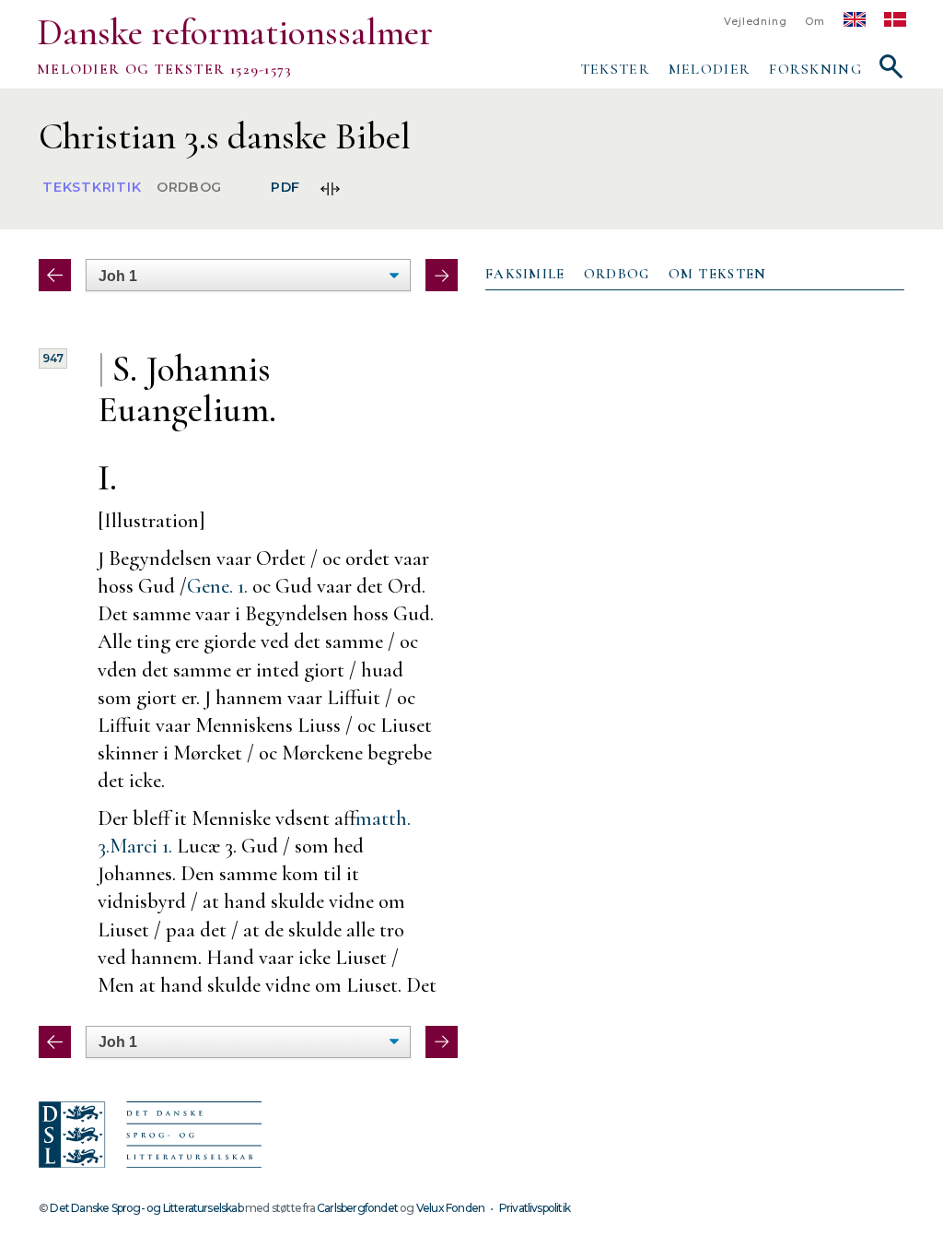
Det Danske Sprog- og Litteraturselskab (146, 1208)
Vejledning (755, 22)
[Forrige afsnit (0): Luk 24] (55, 275)
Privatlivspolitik (534, 1208)
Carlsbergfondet (357, 1208)
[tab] (525, 274)
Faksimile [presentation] (525, 273)
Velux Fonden (450, 1208)
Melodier (710, 69)
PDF (285, 188)
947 (53, 358)
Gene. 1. (217, 585)
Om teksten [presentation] (718, 273)
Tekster (615, 69)
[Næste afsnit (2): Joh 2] (441, 275)
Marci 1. (141, 845)
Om (815, 22)
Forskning (815, 69)
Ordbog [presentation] (617, 273)
